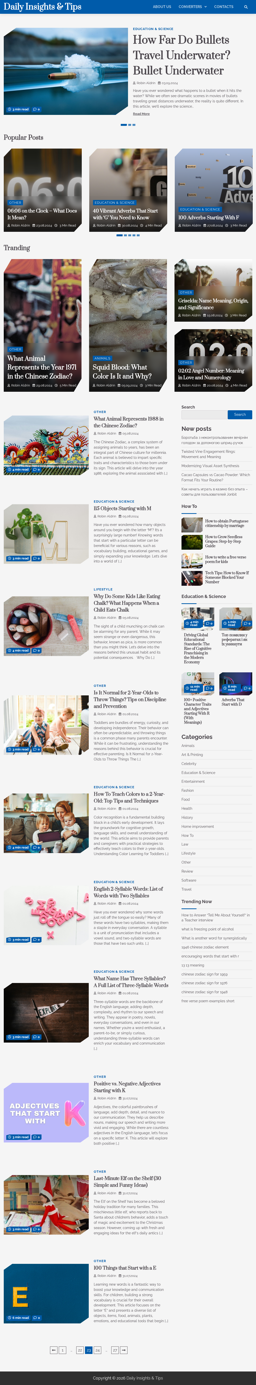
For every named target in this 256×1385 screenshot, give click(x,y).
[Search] (246, 7)
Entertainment (193, 781)
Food (186, 800)
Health (187, 809)
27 (115, 1350)
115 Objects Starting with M (122, 509)
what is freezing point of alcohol (208, 929)
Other (15, 203)
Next (124, 1350)
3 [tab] (134, 125)
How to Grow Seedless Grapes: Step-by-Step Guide (223, 541)
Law (185, 844)
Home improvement (198, 827)
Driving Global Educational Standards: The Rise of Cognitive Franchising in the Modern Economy (198, 649)
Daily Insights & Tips (43, 7)
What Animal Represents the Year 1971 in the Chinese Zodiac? (42, 368)
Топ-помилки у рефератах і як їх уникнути (234, 640)
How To (188, 836)
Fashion (188, 790)
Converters (190, 7)
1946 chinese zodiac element (205, 947)
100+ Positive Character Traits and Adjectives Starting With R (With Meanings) (198, 711)
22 (80, 1350)
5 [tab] (138, 235)
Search (188, 407)
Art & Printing (192, 755)
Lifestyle (103, 589)
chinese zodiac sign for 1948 (205, 992)
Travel (187, 889)
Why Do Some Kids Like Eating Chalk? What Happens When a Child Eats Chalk (127, 603)
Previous (54, 1350)
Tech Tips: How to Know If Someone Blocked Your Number (227, 577)
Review (187, 871)
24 (98, 1350)
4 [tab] (134, 235)
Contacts (224, 7)
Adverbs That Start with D (233, 702)
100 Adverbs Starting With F (208, 218)
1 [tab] (124, 125)
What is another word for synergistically (214, 938)
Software (189, 880)
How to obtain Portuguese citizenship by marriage (226, 523)
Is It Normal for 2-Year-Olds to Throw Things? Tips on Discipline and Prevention (130, 700)
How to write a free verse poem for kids (225, 559)
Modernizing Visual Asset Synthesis (210, 466)
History (187, 818)
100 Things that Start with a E (125, 1268)
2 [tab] (129, 125)
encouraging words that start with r (210, 956)
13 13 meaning (193, 965)
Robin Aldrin (146, 83)
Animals (102, 358)
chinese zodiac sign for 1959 (205, 974)
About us (162, 7)
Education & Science (153, 29)
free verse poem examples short (208, 1001)
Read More (141, 114)
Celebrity (189, 764)
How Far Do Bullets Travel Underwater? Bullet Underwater (181, 55)
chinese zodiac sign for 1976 (204, 983)
